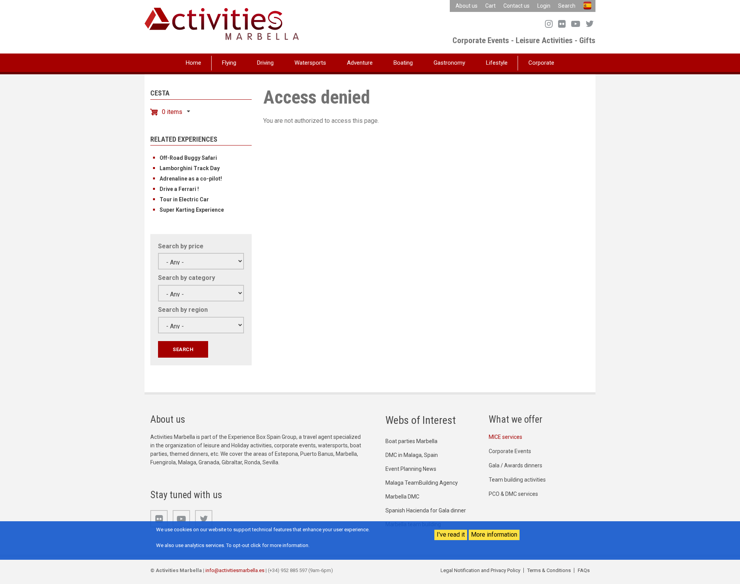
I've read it (451, 534)
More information (494, 534)
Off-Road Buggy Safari (188, 158)
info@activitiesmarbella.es (234, 570)
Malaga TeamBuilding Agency (421, 483)
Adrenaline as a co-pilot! (191, 179)
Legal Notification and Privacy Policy (480, 570)
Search (566, 6)
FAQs (584, 570)
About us (467, 6)
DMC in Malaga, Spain (411, 455)
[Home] (222, 23)
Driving (265, 62)
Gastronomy (449, 62)
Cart (490, 6)
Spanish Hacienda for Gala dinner (425, 510)
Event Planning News (410, 469)
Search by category (186, 277)
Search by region (183, 309)
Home (193, 62)
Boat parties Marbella (411, 441)
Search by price (181, 246)
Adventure (360, 62)
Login (543, 6)
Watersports (310, 62)
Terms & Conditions (549, 570)
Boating (403, 62)
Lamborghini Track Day (190, 168)
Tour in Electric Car (184, 199)
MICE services (505, 437)
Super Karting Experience (192, 210)
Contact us (516, 6)
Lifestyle (497, 62)
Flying (229, 62)
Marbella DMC (402, 497)
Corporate (541, 62)
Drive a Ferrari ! (179, 189)
